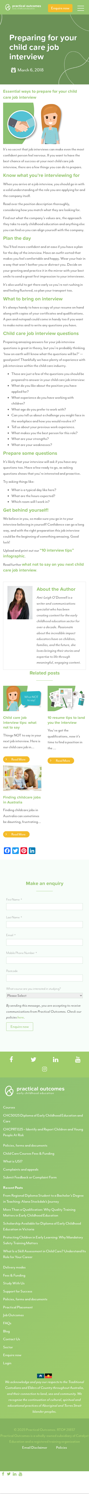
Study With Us (14, 1283)
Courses (9, 1107)
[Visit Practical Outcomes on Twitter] (33, 1059)
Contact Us (11, 1339)
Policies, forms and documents (25, 1145)
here (20, 1017)
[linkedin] (14, 1474)
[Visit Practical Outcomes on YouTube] (77, 1059)
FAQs (7, 1323)
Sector (8, 1347)
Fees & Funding (14, 1275)
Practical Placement (18, 1307)
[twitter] (9, 1474)
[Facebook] (3, 1474)
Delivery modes (14, 1267)
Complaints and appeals (20, 1169)
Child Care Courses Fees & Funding (28, 1153)
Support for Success (17, 1291)
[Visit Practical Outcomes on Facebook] (11, 1059)
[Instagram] (27, 1474)
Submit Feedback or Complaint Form (30, 1177)
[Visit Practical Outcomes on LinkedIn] (55, 1059)
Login (7, 1363)
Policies (61, 1447)
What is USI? (13, 1161)
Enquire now (60, 8)
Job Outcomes (13, 1315)
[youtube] (20, 1474)
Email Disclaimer (34, 1447)
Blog (6, 1331)
